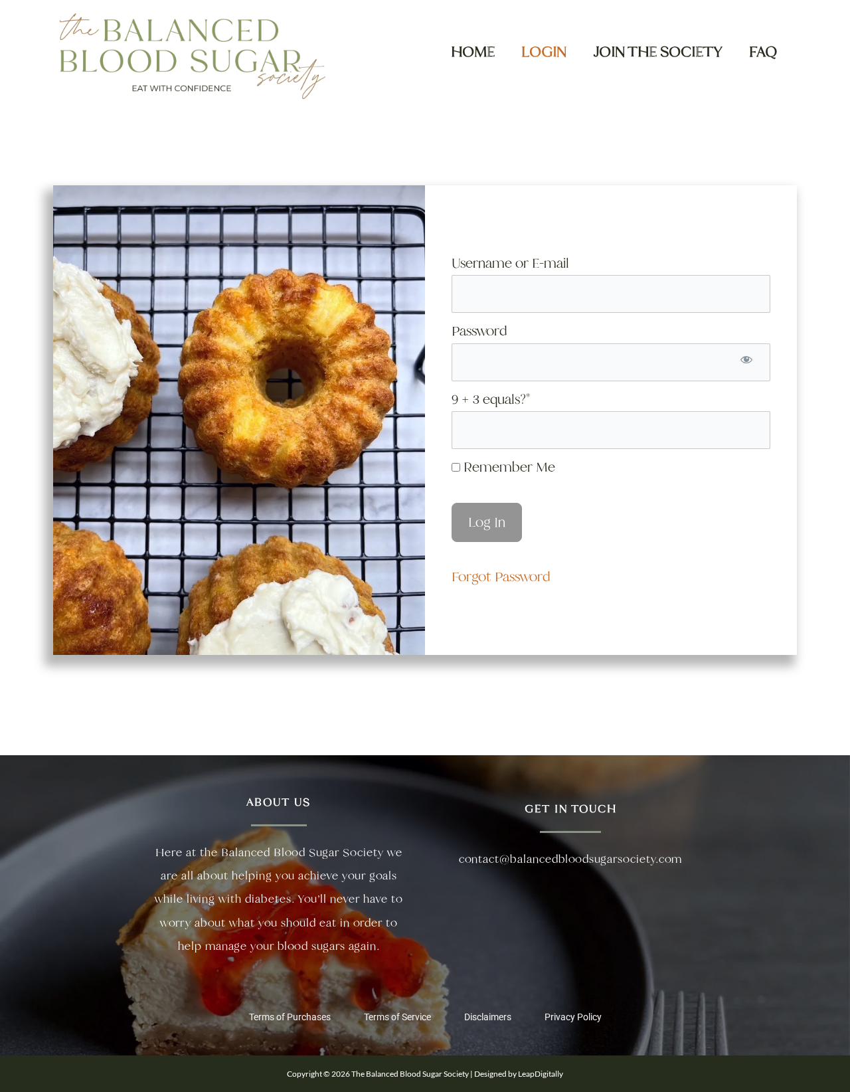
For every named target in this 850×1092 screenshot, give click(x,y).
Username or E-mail (510, 263)
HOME (473, 51)
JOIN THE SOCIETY (657, 51)
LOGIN (543, 51)
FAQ (763, 51)
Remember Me (507, 467)
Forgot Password (501, 576)
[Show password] (746, 362)
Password (479, 330)
